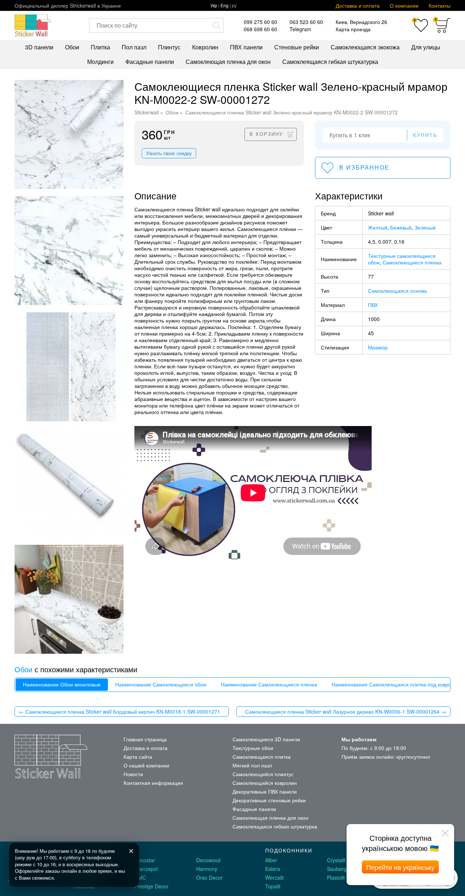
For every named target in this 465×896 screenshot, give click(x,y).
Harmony (206, 868)
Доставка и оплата (358, 5)
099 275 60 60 (260, 21)
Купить (425, 135)
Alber (271, 860)
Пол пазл (134, 47)
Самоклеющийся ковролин (264, 782)
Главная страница (145, 739)
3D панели (39, 47)
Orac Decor (209, 877)
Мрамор (378, 347)
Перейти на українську (400, 867)
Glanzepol (146, 868)
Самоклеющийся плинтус (263, 774)
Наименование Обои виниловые (62, 685)
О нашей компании (146, 765)
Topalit (272, 886)
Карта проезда (353, 29)
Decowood (208, 860)
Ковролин (205, 47)
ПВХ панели (246, 47)
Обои (72, 47)
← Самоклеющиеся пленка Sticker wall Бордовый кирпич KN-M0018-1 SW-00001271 (119, 711)
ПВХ (373, 304)
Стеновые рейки (296, 47)
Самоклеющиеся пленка (412, 262)
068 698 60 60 (260, 29)
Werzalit (274, 877)
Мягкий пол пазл (252, 765)
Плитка (100, 47)
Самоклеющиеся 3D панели (266, 739)
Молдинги (100, 61)
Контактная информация (153, 782)
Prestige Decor (151, 886)
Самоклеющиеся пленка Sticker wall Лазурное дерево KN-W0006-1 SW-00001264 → (345, 711)
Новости (133, 774)
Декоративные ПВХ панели (264, 791)
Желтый (377, 227)
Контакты (439, 5)
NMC (140, 877)
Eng (225, 5)
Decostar (144, 860)
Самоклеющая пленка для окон (228, 61)
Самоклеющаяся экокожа (365, 47)
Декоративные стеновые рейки (269, 800)
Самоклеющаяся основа (397, 290)
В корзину (266, 134)
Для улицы (425, 47)
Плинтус (169, 47)
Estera (272, 868)
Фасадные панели (149, 61)
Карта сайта (138, 756)
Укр (213, 5)
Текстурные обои (252, 747)
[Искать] (216, 25)
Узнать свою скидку (169, 153)
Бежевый (401, 227)
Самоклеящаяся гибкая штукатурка (330, 61)
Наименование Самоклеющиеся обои (160, 685)
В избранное (364, 168)
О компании (404, 5)
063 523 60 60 (306, 21)
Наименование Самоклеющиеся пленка (269, 685)
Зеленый (425, 227)
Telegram (300, 29)
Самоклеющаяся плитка (261, 756)
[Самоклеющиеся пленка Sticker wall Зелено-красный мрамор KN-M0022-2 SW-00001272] (69, 134)
